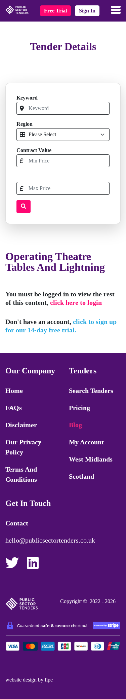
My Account (86, 442)
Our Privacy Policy (23, 447)
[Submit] (23, 206)
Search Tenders (91, 390)
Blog (75, 425)
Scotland (81, 476)
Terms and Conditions (21, 474)
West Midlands (91, 459)
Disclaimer (21, 425)
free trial (55, 10)
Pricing (79, 407)
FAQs (13, 407)
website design (21, 680)
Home (14, 390)
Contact (16, 523)
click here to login (76, 302)
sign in (87, 10)
